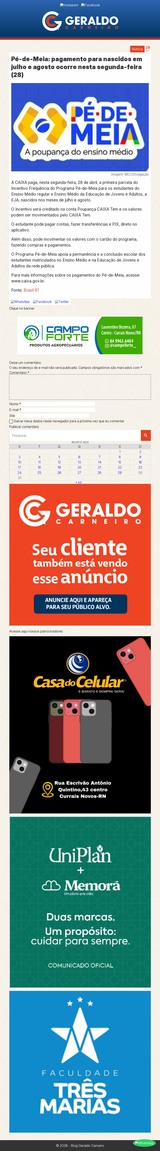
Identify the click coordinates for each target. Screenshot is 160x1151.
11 (39, 462)
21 (99, 467)
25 (39, 473)
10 (19, 462)
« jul (78, 482)
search (145, 435)
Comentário (19, 373)
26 (59, 473)
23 (140, 467)
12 (59, 462)
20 (79, 467)
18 (39, 467)
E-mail (15, 410)
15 (119, 462)
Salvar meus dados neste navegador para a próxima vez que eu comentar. (69, 421)
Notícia (137, 49)
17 (19, 467)
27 (79, 473)
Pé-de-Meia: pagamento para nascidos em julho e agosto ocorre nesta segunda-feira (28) (76, 66)
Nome (15, 404)
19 (59, 467)
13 (79, 462)
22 (120, 467)
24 (19, 473)
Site (12, 416)
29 (120, 473)
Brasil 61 (31, 290)
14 (99, 462)
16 (140, 462)
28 (99, 473)
